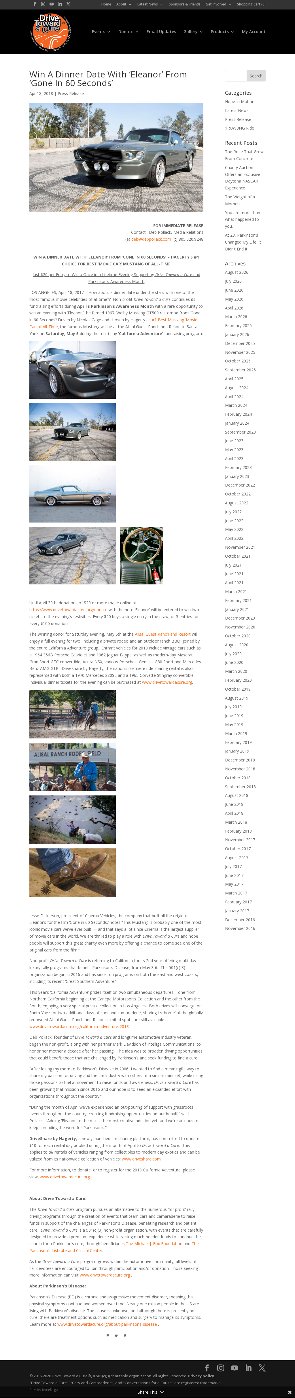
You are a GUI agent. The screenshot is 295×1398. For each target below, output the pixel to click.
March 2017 (236, 893)
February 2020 (238, 680)
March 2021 (236, 591)
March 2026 (236, 316)
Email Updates (161, 32)
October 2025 (238, 361)
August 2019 (236, 698)
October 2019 (238, 689)
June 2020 (234, 662)
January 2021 (237, 609)
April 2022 (234, 538)
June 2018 (234, 804)
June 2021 (234, 573)
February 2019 (238, 742)
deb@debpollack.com (151, 239)
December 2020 (240, 618)
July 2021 (233, 565)
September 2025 (240, 370)
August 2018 (236, 795)
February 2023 (238, 467)
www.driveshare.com (141, 1159)
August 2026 (236, 272)
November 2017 (240, 839)
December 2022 (240, 485)
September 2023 (240, 432)
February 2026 (238, 325)
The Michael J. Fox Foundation (155, 1243)
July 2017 (233, 866)
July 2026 (233, 281)
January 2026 (237, 334)
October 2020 (238, 636)
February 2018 (238, 831)
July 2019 (233, 706)
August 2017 (236, 857)
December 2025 (240, 343)
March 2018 (236, 822)
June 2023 (234, 440)
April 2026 (234, 308)
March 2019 (236, 733)
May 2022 (234, 529)
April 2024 (234, 396)
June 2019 (234, 715)
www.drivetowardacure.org (167, 682)
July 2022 (233, 511)
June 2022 (234, 520)
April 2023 (234, 458)
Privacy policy (201, 1375)
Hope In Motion (239, 101)
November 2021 (240, 547)
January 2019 (237, 751)
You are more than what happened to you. (242, 219)
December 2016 (240, 919)
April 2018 (234, 813)
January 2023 (237, 476)
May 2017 (234, 884)
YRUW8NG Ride (239, 128)
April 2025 (234, 378)
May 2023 (234, 449)
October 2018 (238, 777)
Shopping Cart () (251, 5)
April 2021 (234, 582)
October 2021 (238, 556)
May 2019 (234, 724)
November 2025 (240, 352)
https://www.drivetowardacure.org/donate (68, 609)
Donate (125, 32)
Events (98, 32)
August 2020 (236, 644)
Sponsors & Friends (185, 5)
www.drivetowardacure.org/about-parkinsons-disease (107, 1324)
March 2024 (236, 405)
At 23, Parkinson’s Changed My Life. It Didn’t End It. (243, 242)
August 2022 (236, 503)
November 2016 (240, 928)
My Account (254, 32)
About (121, 5)
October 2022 (238, 494)
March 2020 (236, 671)
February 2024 (238, 414)
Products (220, 32)
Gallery (191, 32)
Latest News (147, 5)
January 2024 (237, 423)
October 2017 (238, 848)
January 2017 (237, 910)
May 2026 (234, 299)
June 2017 (234, 875)
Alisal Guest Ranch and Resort (163, 634)
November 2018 (240, 769)
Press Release (71, 93)
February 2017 (238, 902)
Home (106, 5)
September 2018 (240, 786)
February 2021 (238, 600)
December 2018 (240, 760)
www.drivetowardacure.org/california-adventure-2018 (79, 1026)
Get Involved (216, 5)
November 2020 (240, 627)
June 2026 (234, 290)
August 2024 (236, 387)
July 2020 (233, 653)
